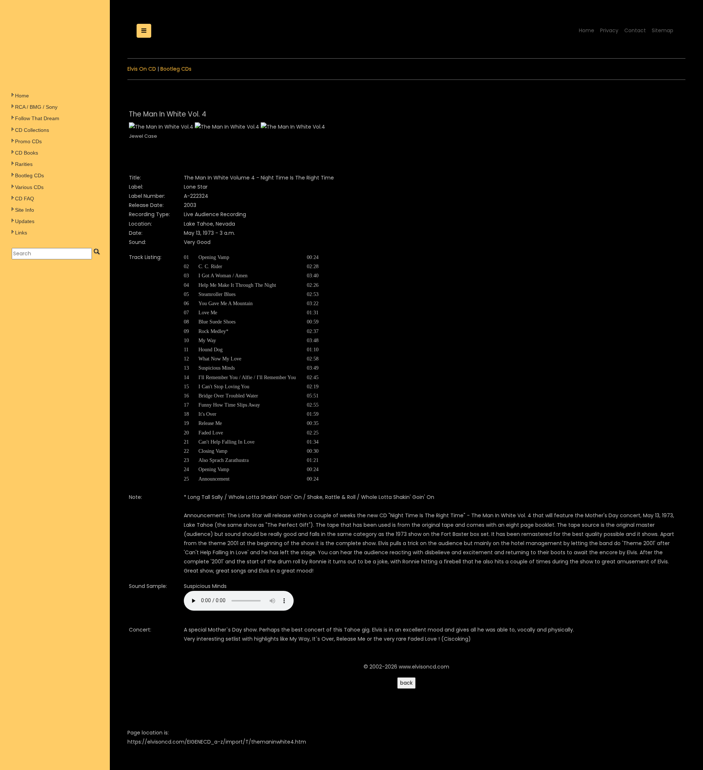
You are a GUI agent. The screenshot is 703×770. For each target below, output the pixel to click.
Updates (24, 221)
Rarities (24, 164)
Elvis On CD (141, 69)
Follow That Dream (37, 118)
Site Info (24, 210)
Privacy (609, 30)
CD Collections (32, 130)
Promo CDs (28, 141)
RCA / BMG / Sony (36, 107)
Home (22, 96)
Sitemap (662, 30)
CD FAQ (24, 198)
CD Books (26, 153)
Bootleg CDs (29, 175)
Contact (635, 30)
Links (21, 233)
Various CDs (29, 187)
